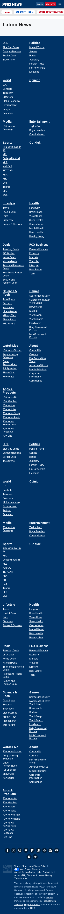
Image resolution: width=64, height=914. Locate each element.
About (33, 345)
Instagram (19, 850)
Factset (49, 897)
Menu (60, 4)
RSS (50, 850)
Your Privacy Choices (30, 869)
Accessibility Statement (25, 875)
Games (34, 291)
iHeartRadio (35, 856)
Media (7, 121)
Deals (6, 244)
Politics (34, 43)
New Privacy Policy (37, 866)
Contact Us (48, 872)
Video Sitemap (21, 878)
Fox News (12, 4)
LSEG (32, 908)
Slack (44, 850)
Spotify (29, 856)
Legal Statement (32, 904)
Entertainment (39, 121)
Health (34, 203)
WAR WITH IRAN (24, 12)
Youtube (26, 850)
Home (6, 12)
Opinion (34, 80)
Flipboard (32, 850)
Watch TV (50, 4)
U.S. (6, 43)
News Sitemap (45, 875)
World (7, 80)
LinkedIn (38, 850)
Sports (7, 142)
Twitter (13, 850)
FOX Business (38, 244)
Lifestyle (9, 203)
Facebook (7, 850)
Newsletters (56, 850)
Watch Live (10, 345)
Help (39, 872)
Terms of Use (20, 866)
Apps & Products (9, 390)
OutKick (35, 142)
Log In (40, 4)
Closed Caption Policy (24, 872)
